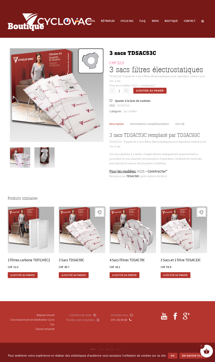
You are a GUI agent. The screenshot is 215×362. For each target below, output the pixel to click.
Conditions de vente (81, 315)
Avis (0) (179, 124)
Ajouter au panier (150, 90)
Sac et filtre (130, 111)
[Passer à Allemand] (77, 21)
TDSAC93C (133, 176)
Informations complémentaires (149, 124)
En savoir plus (193, 355)
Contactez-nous (120, 315)
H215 (140, 171)
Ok (173, 355)
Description (116, 124)
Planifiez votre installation (81, 320)
